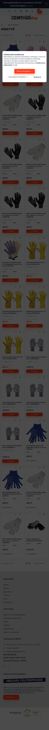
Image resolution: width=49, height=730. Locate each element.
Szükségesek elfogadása (17, 77)
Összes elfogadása (23, 71)
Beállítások (37, 77)
